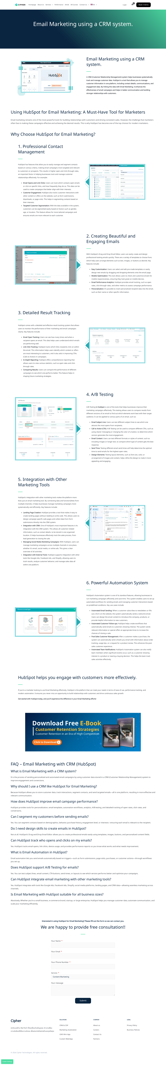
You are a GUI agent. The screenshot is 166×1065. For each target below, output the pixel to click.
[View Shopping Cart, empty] (132, 5)
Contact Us (97, 1034)
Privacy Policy (132, 1025)
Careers (96, 1030)
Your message (57, 983)
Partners (96, 1039)
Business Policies (133, 1030)
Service (54, 973)
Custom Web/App (66, 1039)
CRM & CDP (64, 1025)
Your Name (56, 941)
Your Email (56, 951)
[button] (52, 5)
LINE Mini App (65, 1034)
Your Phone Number (60, 962)
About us (96, 1025)
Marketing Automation (68, 1030)
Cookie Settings (7, 1062)
